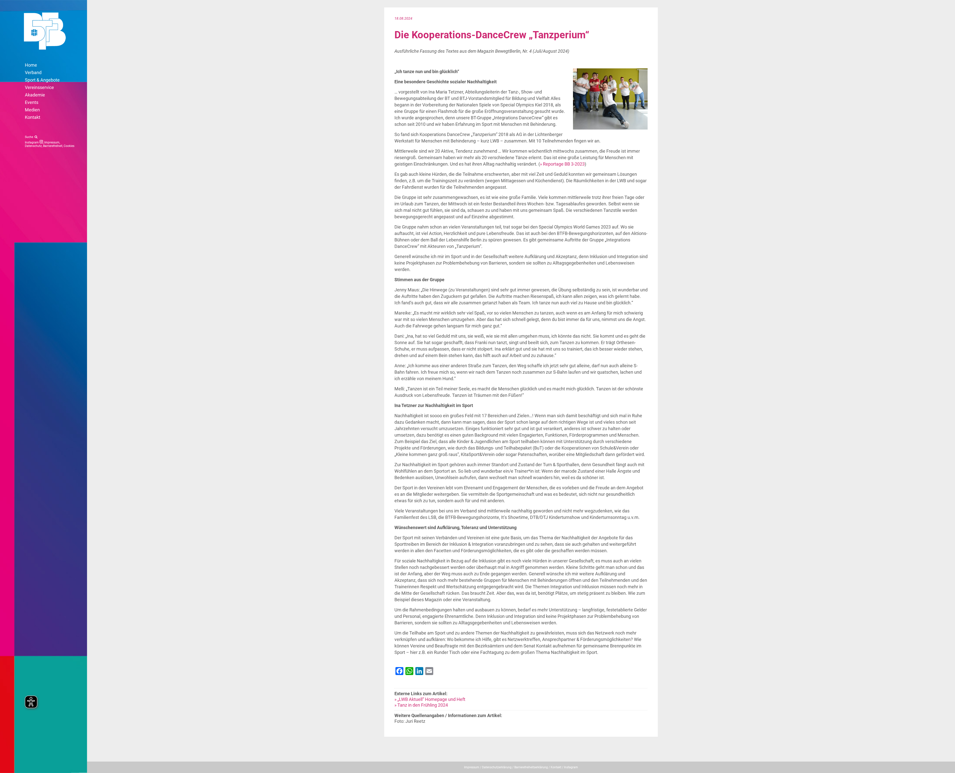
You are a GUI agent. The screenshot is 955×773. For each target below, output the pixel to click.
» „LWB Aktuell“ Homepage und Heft (429, 699)
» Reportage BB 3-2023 (562, 164)
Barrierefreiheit (52, 146)
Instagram (32, 142)
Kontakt (556, 767)
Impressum (51, 142)
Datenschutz (33, 146)
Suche (30, 137)
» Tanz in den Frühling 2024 (421, 705)
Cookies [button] (69, 146)
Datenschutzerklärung (497, 767)
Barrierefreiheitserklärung (531, 767)
